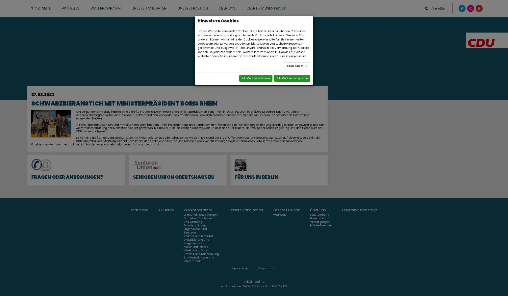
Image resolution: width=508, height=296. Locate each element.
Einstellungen (295, 65)
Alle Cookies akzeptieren (292, 78)
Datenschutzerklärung (254, 56)
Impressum (298, 56)
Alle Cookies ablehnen (256, 78)
